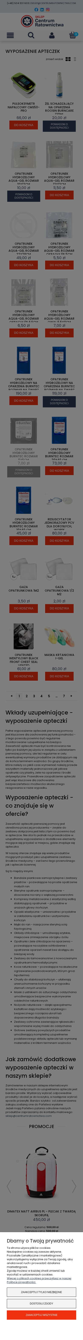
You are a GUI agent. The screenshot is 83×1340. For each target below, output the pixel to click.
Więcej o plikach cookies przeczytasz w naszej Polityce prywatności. (39, 1280)
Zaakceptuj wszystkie (41, 1315)
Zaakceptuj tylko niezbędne (41, 1292)
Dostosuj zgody (41, 1303)
